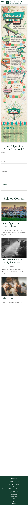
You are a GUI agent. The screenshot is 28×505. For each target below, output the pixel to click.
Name (3, 152)
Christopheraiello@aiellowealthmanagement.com (14, 488)
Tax (14, 501)
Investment (14, 496)
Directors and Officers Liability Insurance (12, 261)
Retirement (14, 494)
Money (14, 503)
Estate (14, 498)
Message (4, 171)
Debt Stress (7, 298)
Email (3, 162)
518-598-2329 (15, 481)
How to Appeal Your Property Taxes (11, 224)
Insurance (14, 500)
